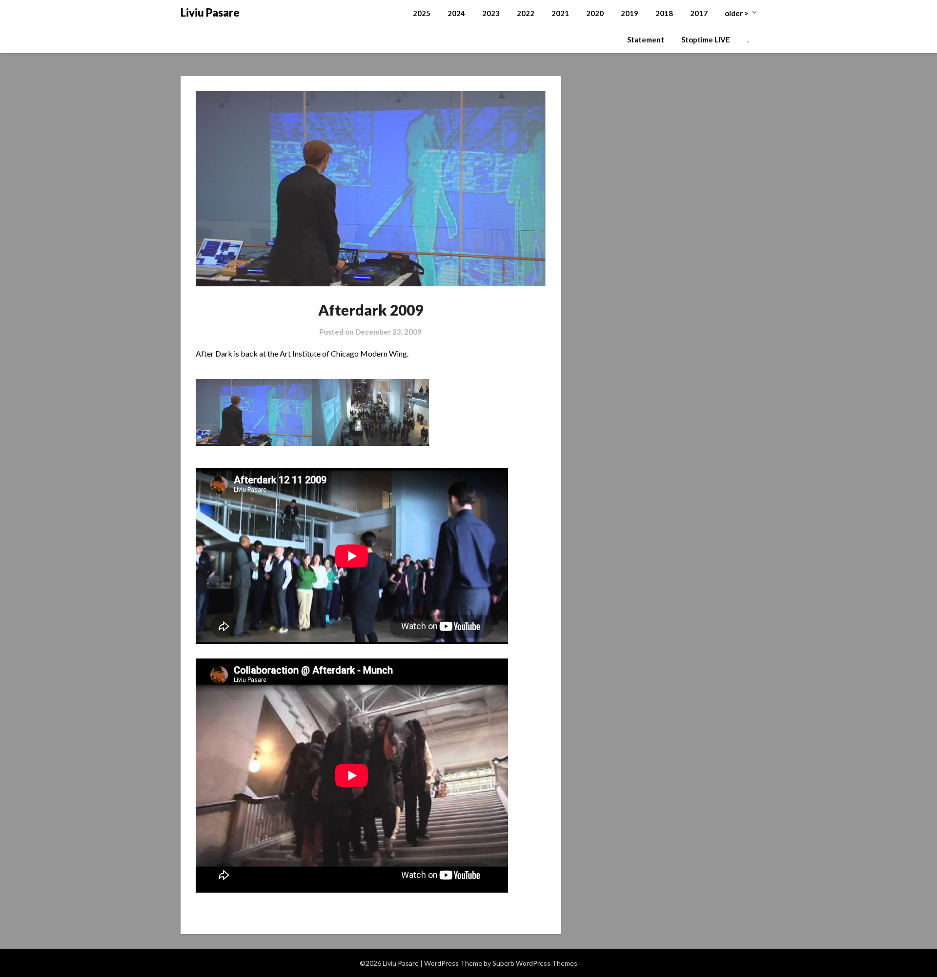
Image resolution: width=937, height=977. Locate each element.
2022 (525, 13)
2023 (491, 13)
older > (737, 13)
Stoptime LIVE (705, 39)
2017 (699, 13)
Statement (645, 39)
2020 (595, 13)
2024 (456, 13)
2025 (421, 13)
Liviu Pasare (210, 12)
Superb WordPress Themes (534, 963)
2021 (560, 13)
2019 (629, 13)
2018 (664, 13)
